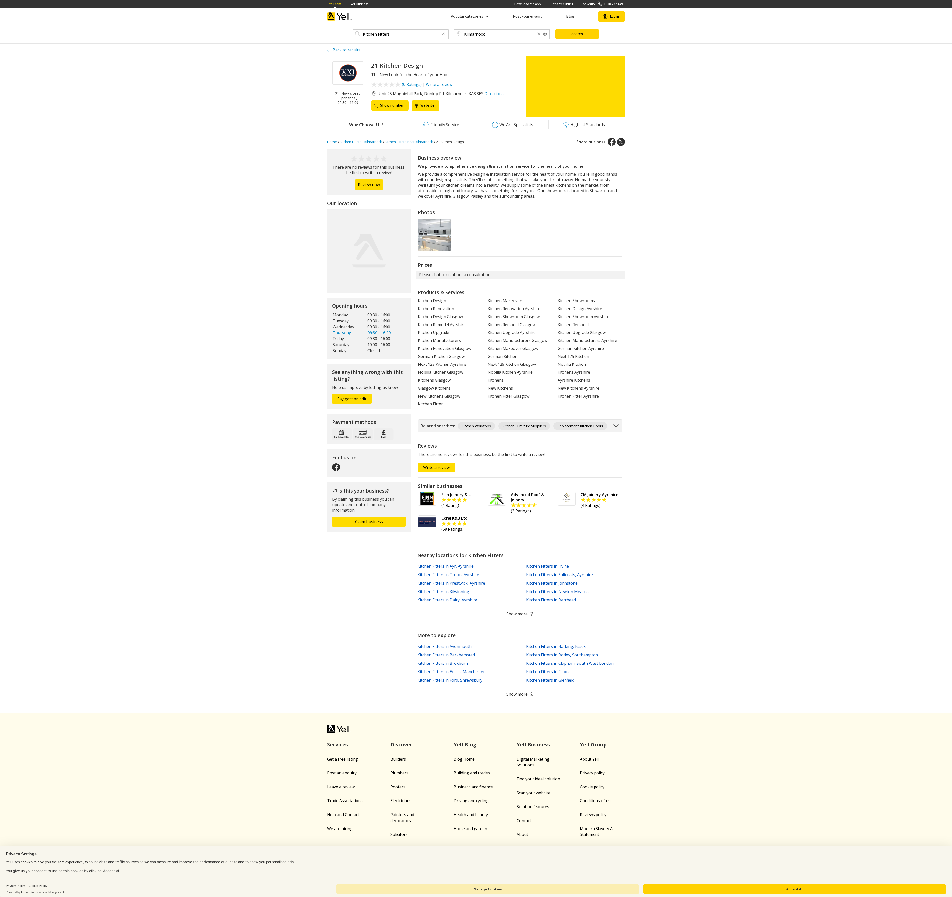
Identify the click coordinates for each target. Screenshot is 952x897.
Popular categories (467, 16)
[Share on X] (621, 142)
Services (337, 744)
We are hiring (340, 828)
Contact (524, 820)
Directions (494, 93)
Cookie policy (592, 787)
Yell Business (359, 4)
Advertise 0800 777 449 (603, 4)
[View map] (369, 251)
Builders (398, 759)
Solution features (533, 806)
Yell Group (593, 744)
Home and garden (470, 828)
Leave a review (341, 787)
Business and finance (473, 787)
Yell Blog (465, 744)
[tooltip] (545, 34)
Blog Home (464, 759)
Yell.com (335, 4)
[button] (443, 34)
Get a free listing (561, 4)
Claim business (369, 521)
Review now (369, 184)
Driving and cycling (471, 800)
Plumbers (399, 773)
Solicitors (399, 834)
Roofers (397, 787)
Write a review (439, 84)
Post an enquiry (342, 773)
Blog (570, 16)
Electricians (400, 800)
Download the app (527, 4)
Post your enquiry (527, 16)
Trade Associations (345, 800)
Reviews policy (593, 814)
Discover (401, 744)
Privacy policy (592, 773)
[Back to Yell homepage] (339, 16)
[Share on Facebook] (612, 142)
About (522, 834)
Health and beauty (471, 814)
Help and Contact (343, 814)
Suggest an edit (351, 398)
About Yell (589, 759)
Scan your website (533, 793)
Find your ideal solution (538, 779)
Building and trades (472, 773)
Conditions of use (596, 800)
